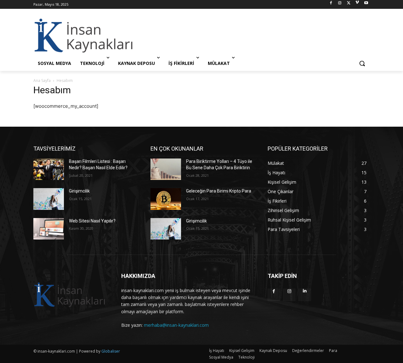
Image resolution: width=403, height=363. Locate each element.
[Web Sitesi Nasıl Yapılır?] (48, 228)
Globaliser (110, 351)
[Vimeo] (357, 4)
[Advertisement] (248, 35)
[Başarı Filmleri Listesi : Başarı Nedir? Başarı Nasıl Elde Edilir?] (48, 169)
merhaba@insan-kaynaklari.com (176, 325)
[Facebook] (331, 4)
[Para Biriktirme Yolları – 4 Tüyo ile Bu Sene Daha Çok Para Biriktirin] (165, 169)
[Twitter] (348, 4)
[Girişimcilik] (48, 199)
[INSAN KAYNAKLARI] (83, 35)
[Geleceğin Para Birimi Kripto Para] (165, 199)
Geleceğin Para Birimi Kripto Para (218, 190)
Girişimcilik (79, 190)
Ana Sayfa (42, 80)
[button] (362, 63)
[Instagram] (339, 4)
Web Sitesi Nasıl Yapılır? (92, 220)
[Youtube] (366, 4)
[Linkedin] (304, 295)
